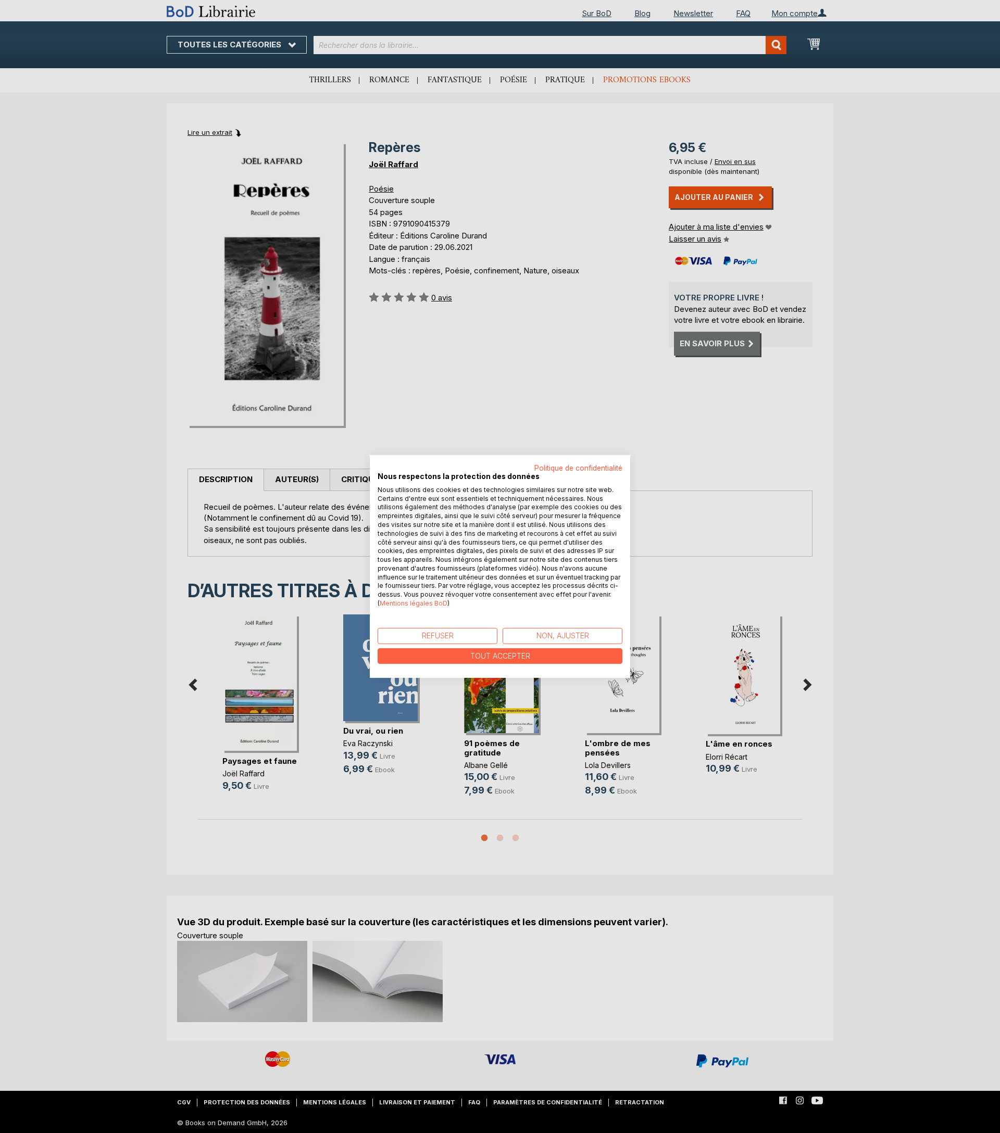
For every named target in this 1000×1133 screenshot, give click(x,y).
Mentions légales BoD (413, 603)
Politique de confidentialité (578, 468)
